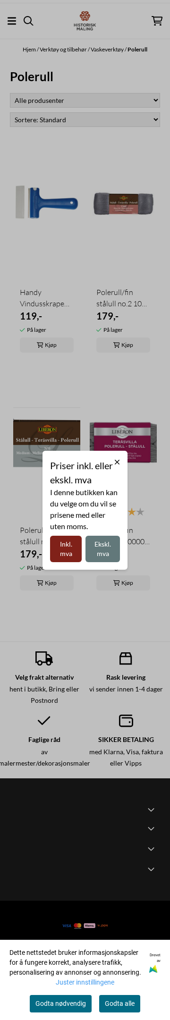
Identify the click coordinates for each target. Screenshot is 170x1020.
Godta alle (120, 1003)
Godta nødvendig (60, 1003)
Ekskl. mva (102, 548)
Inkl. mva (66, 548)
